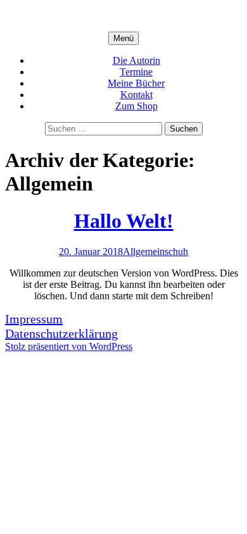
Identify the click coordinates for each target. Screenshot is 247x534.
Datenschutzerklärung (61, 333)
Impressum (34, 319)
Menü (123, 38)
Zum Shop (136, 106)
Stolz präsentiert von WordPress (68, 346)
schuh (176, 251)
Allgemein (144, 251)
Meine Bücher (136, 83)
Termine (136, 71)
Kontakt (136, 94)
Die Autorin (136, 60)
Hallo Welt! (124, 220)
